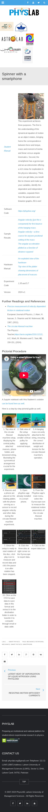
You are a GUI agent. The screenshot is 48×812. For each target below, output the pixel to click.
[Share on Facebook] (4, 654)
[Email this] (4, 661)
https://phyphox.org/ (26, 211)
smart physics (16, 644)
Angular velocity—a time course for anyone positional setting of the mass (30, 236)
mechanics (31, 641)
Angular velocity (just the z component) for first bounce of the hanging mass (30, 224)
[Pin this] (33, 654)
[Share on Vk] (40, 654)
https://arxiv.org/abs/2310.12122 (28, 334)
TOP (24, 782)
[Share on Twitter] (12, 654)
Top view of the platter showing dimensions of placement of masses (28, 270)
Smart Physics (14, 641)
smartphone (27, 644)
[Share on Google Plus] (26, 654)
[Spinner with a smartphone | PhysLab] (24, 12)
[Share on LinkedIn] (19, 654)
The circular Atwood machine (20, 326)
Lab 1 (4, 641)
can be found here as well (13, 403)
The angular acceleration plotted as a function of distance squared (28, 248)
